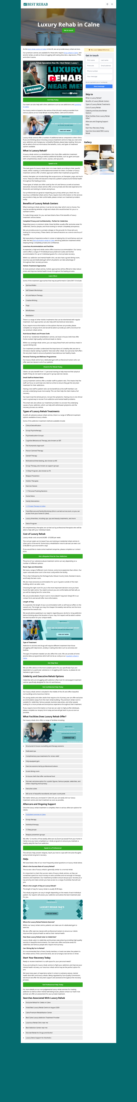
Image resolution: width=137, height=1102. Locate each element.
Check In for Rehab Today (52, 367)
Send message (99, 86)
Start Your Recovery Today (95, 128)
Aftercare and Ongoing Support (97, 121)
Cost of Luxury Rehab (93, 107)
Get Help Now (53, 663)
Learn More (53, 276)
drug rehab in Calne (71, 53)
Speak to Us (53, 164)
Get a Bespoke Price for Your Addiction (53, 556)
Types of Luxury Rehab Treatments (98, 104)
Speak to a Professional (53, 848)
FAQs (87, 125)
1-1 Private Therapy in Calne (35, 506)
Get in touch (68, 30)
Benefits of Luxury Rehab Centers (97, 101)
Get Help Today (52, 100)
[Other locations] (107, 4)
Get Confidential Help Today (52, 687)
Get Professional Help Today (52, 985)
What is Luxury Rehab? (93, 98)
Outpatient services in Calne (36, 814)
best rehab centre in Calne (37, 49)
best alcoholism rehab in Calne (44, 240)
